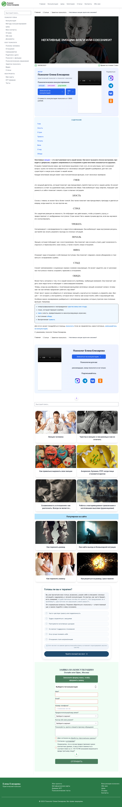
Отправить (76, 761)
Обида (39, 154)
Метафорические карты (61, 786)
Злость (40, 128)
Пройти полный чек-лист (76, 654)
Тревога (40, 137)
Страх (39, 132)
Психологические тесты (61, 790)
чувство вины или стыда (77, 307)
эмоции (47, 160)
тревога (52, 319)
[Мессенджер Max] (111, 78)
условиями (70, 741)
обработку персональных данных (83, 738)
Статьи (46, 12)
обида (49, 316)
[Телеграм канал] (111, 86)
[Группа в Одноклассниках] (111, 101)
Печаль (40, 141)
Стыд (39, 149)
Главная (38, 12)
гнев (39, 313)
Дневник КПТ (57, 788)
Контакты (104, 793)
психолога (70, 326)
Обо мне (104, 786)
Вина (39, 145)
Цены (103, 788)
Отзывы (104, 790)
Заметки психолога (59, 12)
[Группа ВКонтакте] (111, 93)
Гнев (39, 124)
